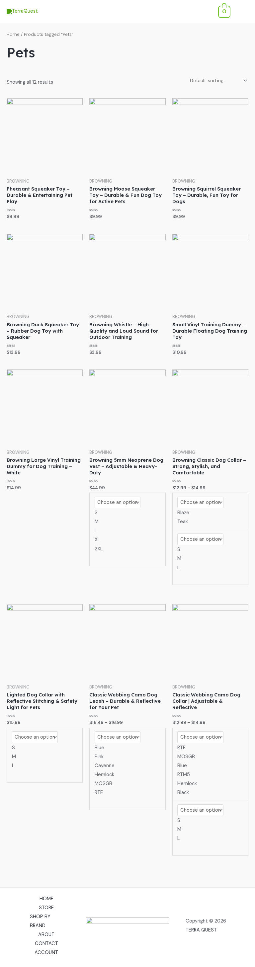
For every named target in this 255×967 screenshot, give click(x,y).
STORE (46, 908)
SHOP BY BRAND (40, 921)
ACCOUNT (46, 952)
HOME (46, 899)
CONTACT (46, 943)
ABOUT (46, 934)
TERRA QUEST (201, 930)
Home (13, 34)
